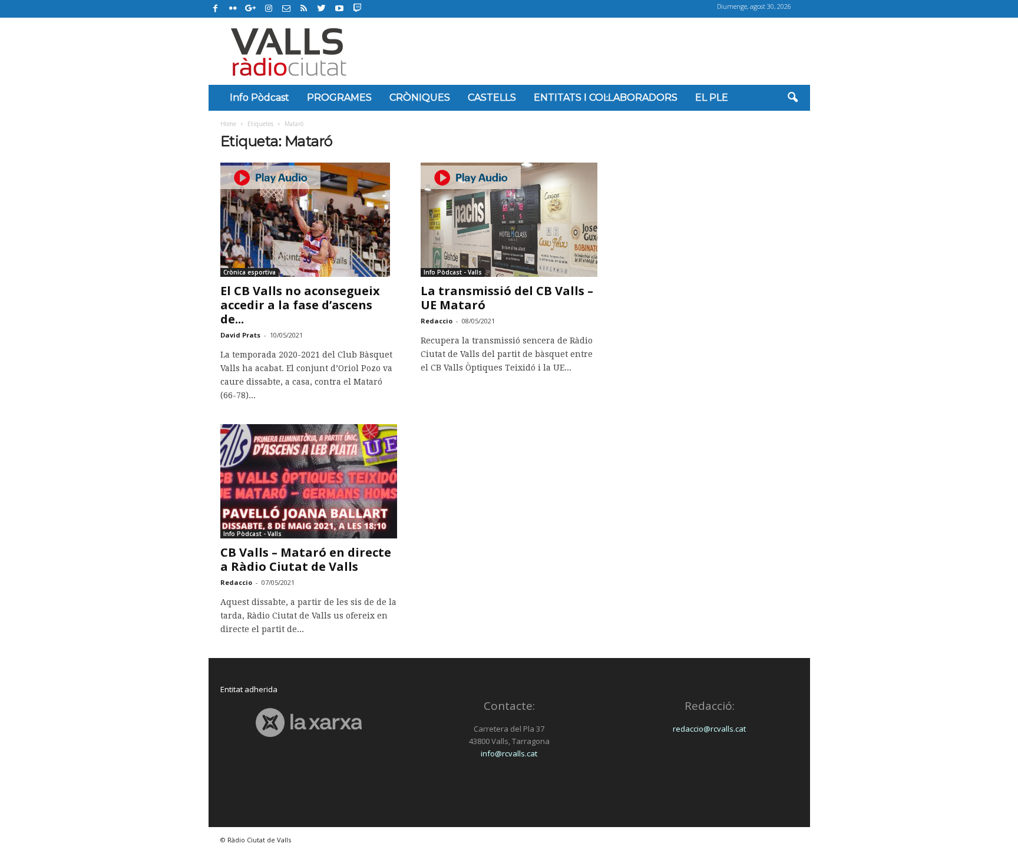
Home (228, 124)
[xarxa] (309, 722)
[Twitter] (322, 9)
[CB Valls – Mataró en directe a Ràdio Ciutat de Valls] (308, 481)
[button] (792, 98)
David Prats (240, 334)
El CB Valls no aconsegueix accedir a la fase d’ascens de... (300, 305)
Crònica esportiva (249, 272)
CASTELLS (492, 97)
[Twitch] (355, 7)
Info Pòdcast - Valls (453, 272)
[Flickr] (233, 9)
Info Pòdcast (259, 97)
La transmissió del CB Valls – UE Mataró (507, 298)
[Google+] (251, 9)
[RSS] (304, 9)
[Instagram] (269, 9)
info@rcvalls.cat (509, 753)
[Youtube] (339, 9)
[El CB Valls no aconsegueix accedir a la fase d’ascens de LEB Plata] (308, 220)
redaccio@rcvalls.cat (709, 728)
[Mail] (286, 9)
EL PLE (711, 97)
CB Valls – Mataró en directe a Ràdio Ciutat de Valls (305, 559)
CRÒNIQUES (419, 97)
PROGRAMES (339, 97)
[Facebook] (216, 9)
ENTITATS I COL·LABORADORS (605, 97)
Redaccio (436, 320)
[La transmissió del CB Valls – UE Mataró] (509, 220)
